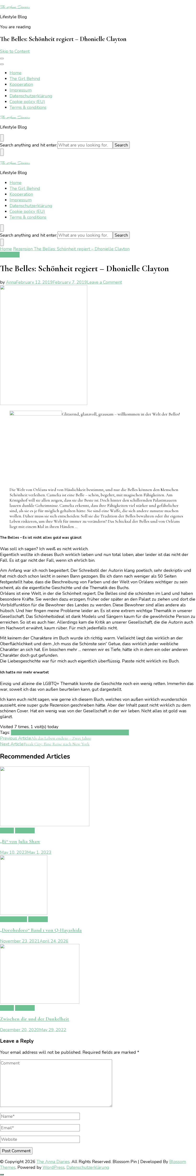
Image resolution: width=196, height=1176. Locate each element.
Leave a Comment (104, 282)
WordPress (54, 1167)
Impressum (21, 90)
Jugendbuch (23, 732)
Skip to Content (15, 51)
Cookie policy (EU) (27, 102)
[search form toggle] (2, 137)
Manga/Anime (13, 919)
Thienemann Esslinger (107, 732)
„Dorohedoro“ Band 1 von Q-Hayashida (41, 930)
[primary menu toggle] (2, 58)
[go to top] (2, 1174)
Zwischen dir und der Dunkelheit (34, 1019)
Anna (11, 282)
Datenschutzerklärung (31, 96)
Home (16, 73)
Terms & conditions (28, 107)
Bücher (7, 830)
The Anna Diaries (15, 7)
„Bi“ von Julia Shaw (20, 841)
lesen (40, 732)
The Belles (75, 732)
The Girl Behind (25, 79)
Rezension (10, 254)
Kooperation (21, 84)
